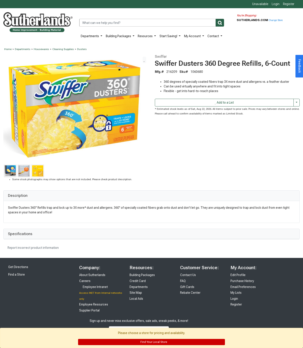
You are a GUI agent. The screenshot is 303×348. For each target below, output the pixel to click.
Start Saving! (168, 36)
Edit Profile (238, 275)
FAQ (183, 281)
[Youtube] (208, 325)
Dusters (82, 49)
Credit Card (138, 281)
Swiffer (161, 56)
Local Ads (136, 298)
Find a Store (16, 274)
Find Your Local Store (153, 342)
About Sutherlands (92, 275)
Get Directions (18, 267)
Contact (213, 36)
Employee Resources (93, 304)
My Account (192, 36)
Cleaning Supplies (63, 49)
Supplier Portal (89, 310)
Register (288, 4)
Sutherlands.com (253, 20)
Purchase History (242, 281)
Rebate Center (190, 292)
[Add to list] (144, 60)
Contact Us (188, 275)
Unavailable (260, 4)
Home (8, 49)
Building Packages (119, 36)
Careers (85, 281)
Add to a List (225, 102)
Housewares (41, 49)
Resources (145, 36)
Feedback (299, 66)
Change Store (276, 20)
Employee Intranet (95, 287)
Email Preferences (243, 287)
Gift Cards (187, 287)
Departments (90, 36)
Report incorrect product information (33, 247)
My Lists (236, 292)
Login (275, 4)
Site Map (136, 292)
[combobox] (151, 23)
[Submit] (220, 23)
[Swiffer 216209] (75, 109)
